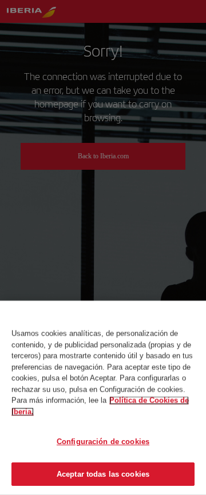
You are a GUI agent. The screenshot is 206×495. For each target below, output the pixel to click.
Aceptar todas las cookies (103, 473)
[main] (103, 398)
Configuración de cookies (103, 441)
